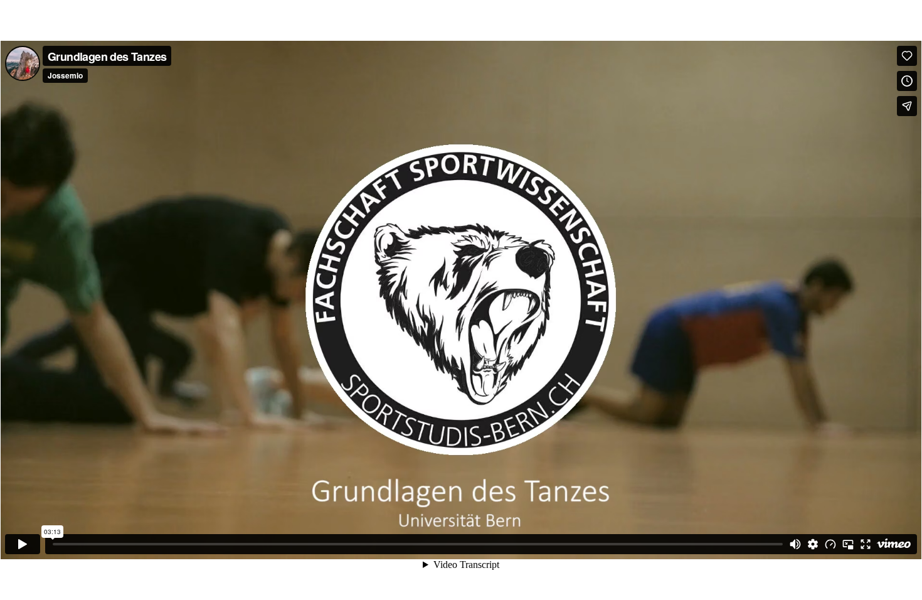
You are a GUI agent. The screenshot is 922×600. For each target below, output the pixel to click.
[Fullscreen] (865, 544)
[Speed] (830, 544)
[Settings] (812, 544)
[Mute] (795, 544)
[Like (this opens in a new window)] (907, 56)
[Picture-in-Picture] (848, 544)
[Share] (907, 106)
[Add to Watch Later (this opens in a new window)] (907, 81)
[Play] (22, 544)
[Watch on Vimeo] (894, 544)
